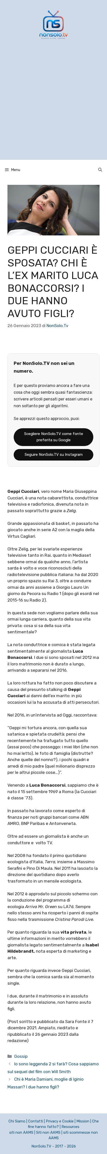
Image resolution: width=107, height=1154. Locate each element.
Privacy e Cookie (60, 1121)
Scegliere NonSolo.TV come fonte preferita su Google (53, 437)
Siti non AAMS (48, 1132)
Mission (82, 1121)
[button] (100, 169)
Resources (70, 1126)
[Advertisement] (53, 106)
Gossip (21, 1056)
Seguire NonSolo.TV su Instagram (54, 454)
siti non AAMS (21, 1132)
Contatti (35, 1121)
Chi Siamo (16, 1121)
